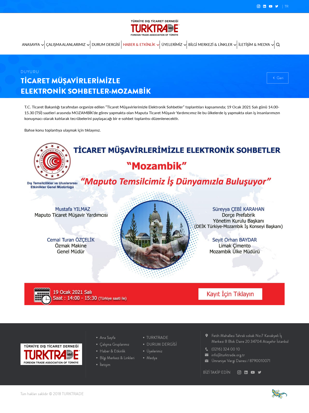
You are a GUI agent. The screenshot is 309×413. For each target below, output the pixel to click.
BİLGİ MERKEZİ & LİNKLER (210, 44)
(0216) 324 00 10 (225, 349)
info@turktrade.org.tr (228, 355)
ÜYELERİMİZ (172, 44)
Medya (152, 358)
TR (286, 6)
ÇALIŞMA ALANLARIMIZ (65, 44)
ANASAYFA (31, 44)
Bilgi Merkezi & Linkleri (117, 358)
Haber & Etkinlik (112, 351)
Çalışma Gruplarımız (114, 344)
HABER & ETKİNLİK (139, 44)
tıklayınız (92, 130)
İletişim (105, 364)
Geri (279, 78)
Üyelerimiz (154, 351)
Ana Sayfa (107, 337)
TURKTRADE (157, 337)
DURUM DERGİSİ (106, 44)
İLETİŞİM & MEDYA (254, 44)
